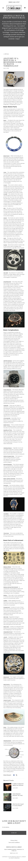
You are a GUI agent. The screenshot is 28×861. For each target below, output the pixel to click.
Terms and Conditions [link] (14, 842)
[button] (3, 7)
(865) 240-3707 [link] (14, 2)
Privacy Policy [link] (14, 840)
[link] (14, 8)
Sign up (14, 833)
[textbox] (14, 827)
